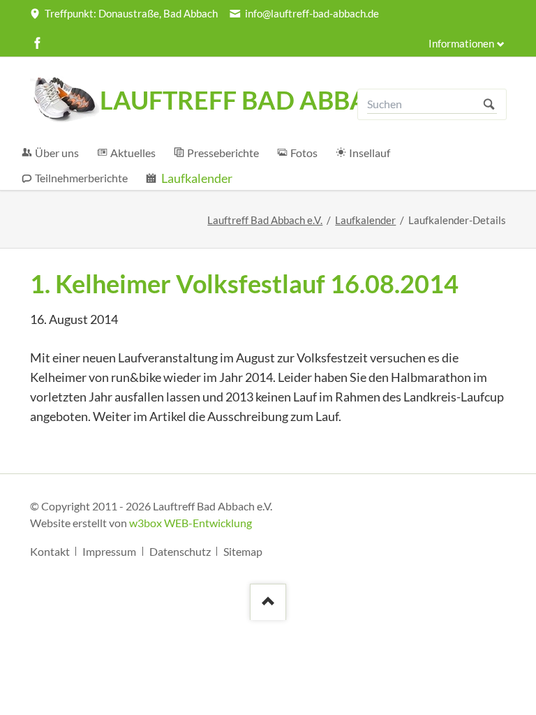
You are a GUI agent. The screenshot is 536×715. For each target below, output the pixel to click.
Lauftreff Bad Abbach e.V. (264, 220)
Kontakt (50, 551)
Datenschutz (180, 551)
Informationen (461, 44)
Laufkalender (365, 220)
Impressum (109, 551)
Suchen (489, 104)
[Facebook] (38, 43)
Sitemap (242, 551)
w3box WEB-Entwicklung (190, 522)
